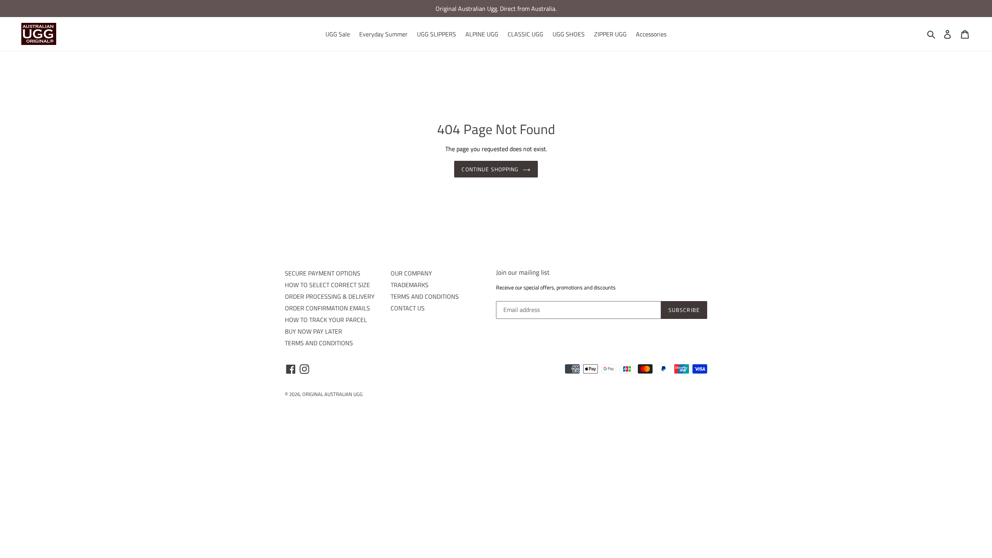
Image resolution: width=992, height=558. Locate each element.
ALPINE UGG (481, 34)
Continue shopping (490, 169)
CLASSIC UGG (525, 34)
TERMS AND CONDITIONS (319, 343)
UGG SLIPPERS (436, 34)
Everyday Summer (383, 34)
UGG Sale (338, 34)
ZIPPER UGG (610, 34)
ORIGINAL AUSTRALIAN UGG (332, 394)
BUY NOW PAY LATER (313, 331)
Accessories (651, 34)
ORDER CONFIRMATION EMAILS (327, 308)
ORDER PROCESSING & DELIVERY (330, 296)
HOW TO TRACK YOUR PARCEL (326, 319)
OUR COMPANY (411, 273)
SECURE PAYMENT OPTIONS (322, 273)
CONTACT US (408, 308)
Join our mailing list (522, 272)
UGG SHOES (569, 34)
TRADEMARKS (410, 284)
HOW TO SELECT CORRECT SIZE (327, 284)
